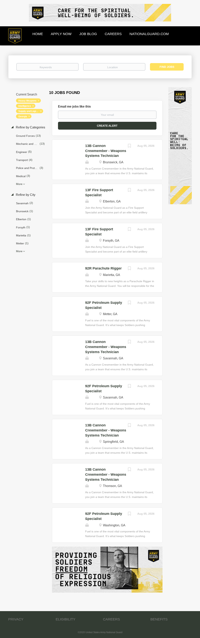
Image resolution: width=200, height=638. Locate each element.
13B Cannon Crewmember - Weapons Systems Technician (105, 151)
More (19, 184)
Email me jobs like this (74, 106)
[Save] (129, 146)
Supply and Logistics (29, 111)
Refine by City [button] (25, 194)
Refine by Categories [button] (30, 127)
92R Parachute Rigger (103, 268)
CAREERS (111, 619)
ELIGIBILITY (65, 619)
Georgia (22, 116)
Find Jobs (167, 66)
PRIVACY (15, 619)
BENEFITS (159, 619)
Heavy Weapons (27, 100)
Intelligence (24, 106)
